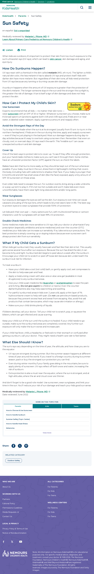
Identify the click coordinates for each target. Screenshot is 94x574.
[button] (8, 50)
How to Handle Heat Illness (17, 424)
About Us (6, 487)
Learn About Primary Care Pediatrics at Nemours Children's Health (37, 39)
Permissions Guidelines (12, 508)
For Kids (51, 491)
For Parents (53, 487)
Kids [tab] (47, 406)
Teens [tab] (76, 406)
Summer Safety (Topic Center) (18, 419)
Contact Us (7, 516)
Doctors (41, 2)
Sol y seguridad (22, 30)
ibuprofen (48, 283)
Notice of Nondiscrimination (14, 533)
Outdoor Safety (13, 460)
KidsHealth (7, 16)
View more (47, 433)
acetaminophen (64, 283)
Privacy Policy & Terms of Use (15, 529)
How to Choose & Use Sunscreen (19, 410)
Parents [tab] (18, 406)
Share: (5, 446)
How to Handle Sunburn (15, 415)
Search (82, 7)
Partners (6, 499)
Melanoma (10, 428)
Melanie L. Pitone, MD (37, 36)
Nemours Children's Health (24, 2)
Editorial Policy (8, 503)
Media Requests (9, 512)
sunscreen (13, 114)
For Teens (52, 495)
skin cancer (56, 59)
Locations (50, 2)
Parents (22, 16)
